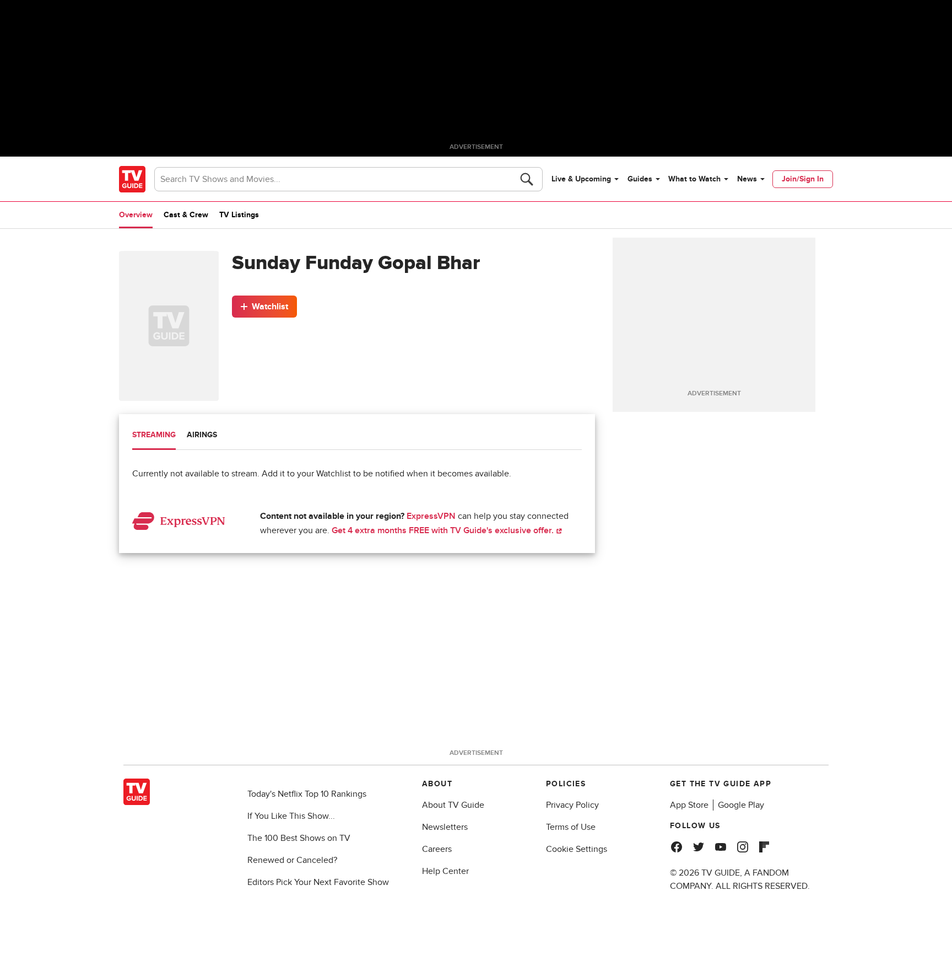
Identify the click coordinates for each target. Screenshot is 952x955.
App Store (689, 805)
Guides (640, 179)
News (747, 179)
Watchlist (270, 306)
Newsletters (445, 827)
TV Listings (239, 214)
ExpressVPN (431, 516)
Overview (136, 214)
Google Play (741, 805)
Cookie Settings (576, 849)
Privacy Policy (572, 805)
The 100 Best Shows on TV (298, 838)
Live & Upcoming (581, 179)
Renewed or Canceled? (292, 860)
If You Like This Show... (291, 816)
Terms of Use (571, 827)
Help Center (445, 871)
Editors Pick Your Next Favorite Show (318, 882)
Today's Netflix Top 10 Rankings (306, 794)
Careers (437, 849)
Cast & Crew (186, 214)
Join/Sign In (803, 179)
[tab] (154, 436)
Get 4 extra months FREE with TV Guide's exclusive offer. (444, 530)
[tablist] (357, 436)
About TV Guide (453, 805)
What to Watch (694, 179)
